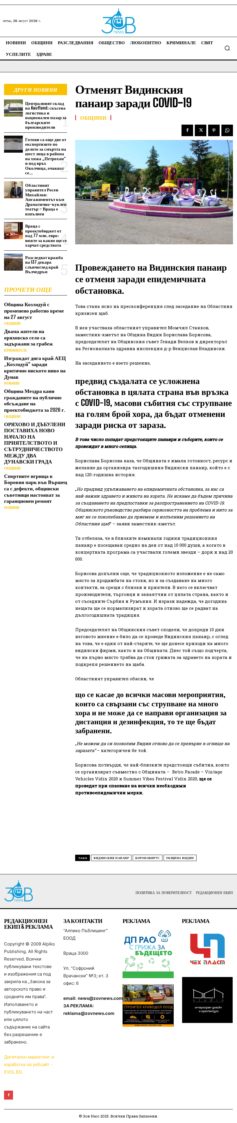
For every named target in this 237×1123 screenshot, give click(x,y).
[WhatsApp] (227, 130)
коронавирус (147, 858)
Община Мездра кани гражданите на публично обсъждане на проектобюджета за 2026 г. (34, 400)
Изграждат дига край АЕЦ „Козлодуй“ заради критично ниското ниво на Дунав (35, 367)
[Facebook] (187, 130)
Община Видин (180, 858)
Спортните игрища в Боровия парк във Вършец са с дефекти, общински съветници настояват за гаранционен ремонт (35, 488)
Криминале (15, 350)
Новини (11, 383)
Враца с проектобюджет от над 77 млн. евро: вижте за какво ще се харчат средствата (46, 235)
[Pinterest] (214, 130)
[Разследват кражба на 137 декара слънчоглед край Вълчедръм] (13, 262)
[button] (227, 48)
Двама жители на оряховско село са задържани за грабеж (28, 337)
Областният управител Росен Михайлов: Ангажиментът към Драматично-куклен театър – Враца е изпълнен (45, 199)
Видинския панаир (111, 858)
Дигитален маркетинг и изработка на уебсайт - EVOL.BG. (29, 1064)
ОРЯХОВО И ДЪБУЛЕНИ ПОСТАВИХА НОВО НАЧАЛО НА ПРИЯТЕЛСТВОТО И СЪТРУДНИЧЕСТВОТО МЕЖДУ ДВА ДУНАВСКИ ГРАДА (34, 443)
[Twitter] (200, 130)
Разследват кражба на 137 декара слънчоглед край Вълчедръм (44, 264)
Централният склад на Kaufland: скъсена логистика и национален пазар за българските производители (45, 115)
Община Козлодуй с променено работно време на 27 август (34, 310)
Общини (12, 323)
